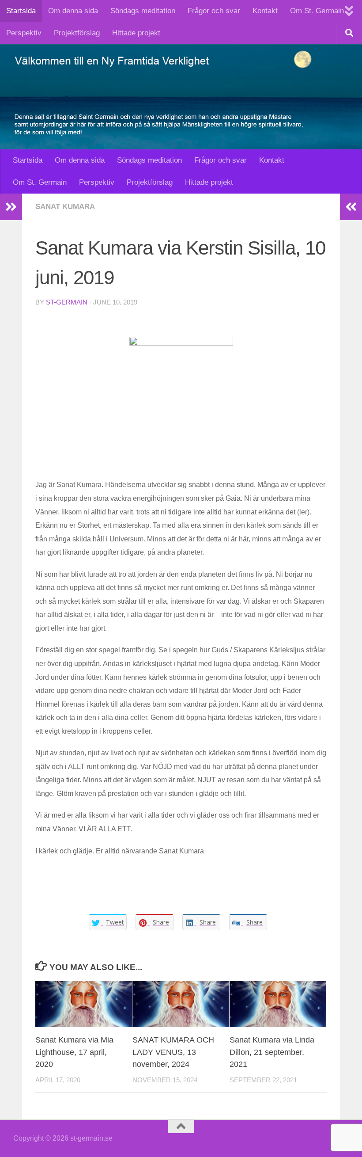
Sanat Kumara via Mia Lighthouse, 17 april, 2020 (74, 1051)
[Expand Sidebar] (11, 207)
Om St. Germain (317, 11)
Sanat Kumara (65, 206)
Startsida (21, 11)
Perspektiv (23, 33)
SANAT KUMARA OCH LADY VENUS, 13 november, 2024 (173, 1051)
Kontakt (265, 11)
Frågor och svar (214, 11)
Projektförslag (77, 33)
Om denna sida (73, 11)
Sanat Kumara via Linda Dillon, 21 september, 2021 (272, 1051)
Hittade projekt (136, 33)
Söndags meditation (142, 11)
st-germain (66, 302)
